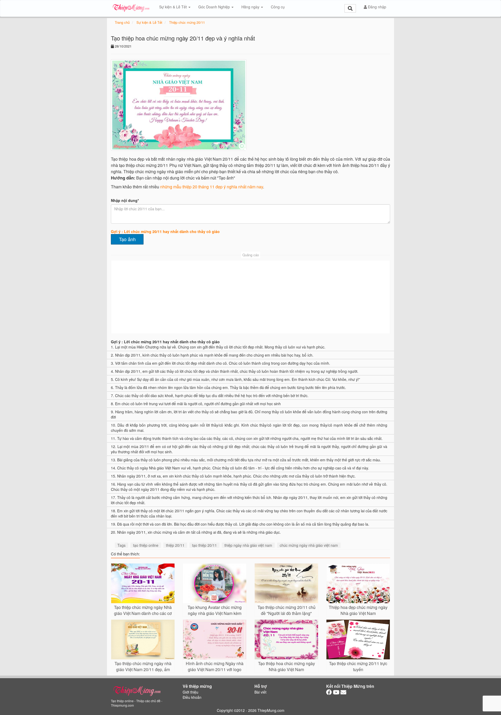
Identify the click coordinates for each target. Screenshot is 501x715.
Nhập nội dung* (125, 200)
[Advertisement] (250, 297)
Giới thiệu (190, 692)
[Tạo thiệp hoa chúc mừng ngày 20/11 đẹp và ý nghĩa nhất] (179, 105)
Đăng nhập (376, 6)
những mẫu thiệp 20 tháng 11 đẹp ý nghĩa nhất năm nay (211, 187)
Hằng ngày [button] (250, 6)
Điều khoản (192, 697)
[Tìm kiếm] (350, 8)
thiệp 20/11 (175, 545)
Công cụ (278, 6)
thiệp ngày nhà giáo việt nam (248, 545)
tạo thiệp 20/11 (204, 545)
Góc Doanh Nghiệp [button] (214, 6)
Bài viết (260, 692)
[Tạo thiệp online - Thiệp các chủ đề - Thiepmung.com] (131, 6)
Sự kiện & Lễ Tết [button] (173, 6)
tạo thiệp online (145, 545)
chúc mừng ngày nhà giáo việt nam (309, 545)
